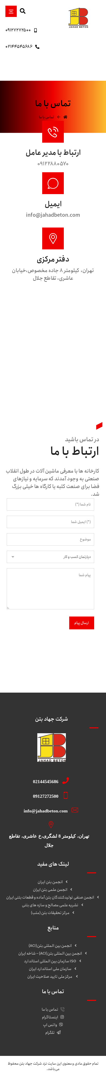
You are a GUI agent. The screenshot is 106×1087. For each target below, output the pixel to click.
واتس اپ (50, 1025)
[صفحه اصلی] (65, 117)
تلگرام (50, 1033)
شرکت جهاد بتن (30, 1063)
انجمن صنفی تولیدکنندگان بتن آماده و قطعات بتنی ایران (50, 897)
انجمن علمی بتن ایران (50, 890)
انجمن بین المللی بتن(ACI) (50, 946)
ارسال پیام (81, 623)
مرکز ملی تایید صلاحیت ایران (50, 977)
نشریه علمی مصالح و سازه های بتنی (50, 905)
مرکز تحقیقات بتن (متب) (50, 913)
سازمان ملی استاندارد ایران (50, 969)
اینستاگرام (50, 1017)
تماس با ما (50, 1010)
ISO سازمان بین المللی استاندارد (50, 961)
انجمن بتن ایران (50, 882)
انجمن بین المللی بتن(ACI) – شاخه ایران (50, 953)
